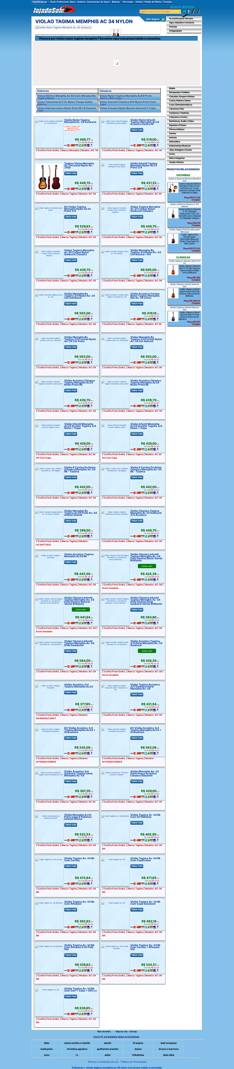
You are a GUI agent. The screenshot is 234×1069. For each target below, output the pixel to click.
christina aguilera (77, 1048)
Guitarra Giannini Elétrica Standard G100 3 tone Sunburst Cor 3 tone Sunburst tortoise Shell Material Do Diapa (189, 191)
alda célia (168, 1054)
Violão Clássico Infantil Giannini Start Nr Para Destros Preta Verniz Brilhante (189, 318)
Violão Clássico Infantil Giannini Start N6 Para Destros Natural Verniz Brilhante (189, 296)
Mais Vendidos (104, 1031)
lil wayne (138, 1042)
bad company (169, 1042)
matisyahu (46, 1048)
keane (138, 1048)
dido (46, 1042)
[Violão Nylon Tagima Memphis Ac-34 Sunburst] (63, 27)
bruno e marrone (168, 1048)
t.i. (77, 1054)
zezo (47, 1054)
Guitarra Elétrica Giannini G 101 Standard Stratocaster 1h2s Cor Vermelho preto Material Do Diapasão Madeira (189, 217)
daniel (107, 1042)
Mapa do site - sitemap (126, 1031)
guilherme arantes (107, 1048)
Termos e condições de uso (103, 1061)
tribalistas (138, 1054)
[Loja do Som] (54, 10)
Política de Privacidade (133, 1061)
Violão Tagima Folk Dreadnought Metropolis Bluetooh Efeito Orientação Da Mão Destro (190, 242)
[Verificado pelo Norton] (153, 21)
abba (107, 1054)
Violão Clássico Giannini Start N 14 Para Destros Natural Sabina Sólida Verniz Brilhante (189, 273)
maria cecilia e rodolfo (77, 1042)
